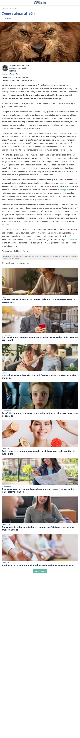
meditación (72, 239)
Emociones (13, 8)
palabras (50, 214)
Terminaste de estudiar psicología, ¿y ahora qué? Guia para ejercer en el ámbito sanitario (38, 528)
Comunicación (7, 335)
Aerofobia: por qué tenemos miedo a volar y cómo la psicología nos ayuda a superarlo (40, 414)
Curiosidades (6, 411)
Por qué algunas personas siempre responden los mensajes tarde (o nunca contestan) (40, 338)
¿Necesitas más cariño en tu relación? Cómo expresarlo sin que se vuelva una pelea (39, 376)
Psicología (6, 297)
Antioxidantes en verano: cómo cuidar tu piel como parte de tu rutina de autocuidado (38, 452)
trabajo (63, 190)
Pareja (4, 373)
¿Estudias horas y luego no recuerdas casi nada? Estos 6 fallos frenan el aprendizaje (38, 300)
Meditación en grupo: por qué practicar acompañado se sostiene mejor (38, 565)
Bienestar (5, 8)
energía (22, 168)
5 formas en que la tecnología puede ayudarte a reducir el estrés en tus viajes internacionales (38, 490)
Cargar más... (40, 571)
